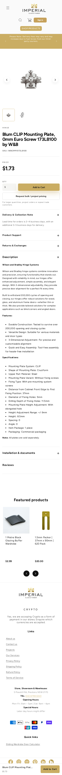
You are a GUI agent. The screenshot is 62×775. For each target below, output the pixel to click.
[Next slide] (36, 573)
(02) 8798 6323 (34, 696)
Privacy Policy (13, 661)
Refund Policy (13, 672)
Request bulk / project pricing (31, 196)
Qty (4, 182)
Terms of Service (14, 677)
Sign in (40, 20)
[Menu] (8, 8)
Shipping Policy (14, 666)
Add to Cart (39, 187)
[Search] (20, 20)
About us (10, 638)
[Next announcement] (56, 41)
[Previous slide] (26, 573)
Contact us (11, 644)
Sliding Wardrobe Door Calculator (23, 744)
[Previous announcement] (5, 41)
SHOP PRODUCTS (31, 28)
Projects (10, 650)
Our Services (12, 655)
